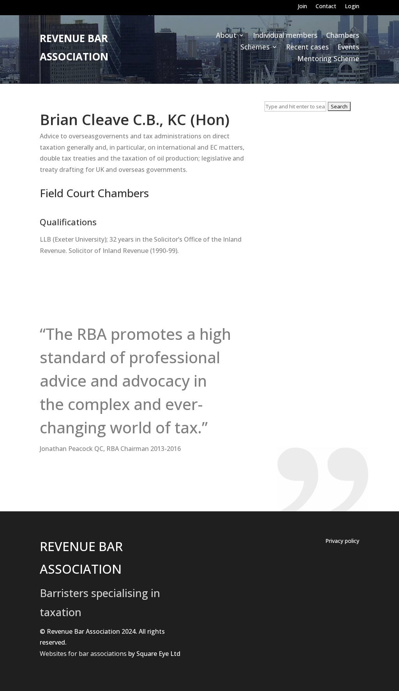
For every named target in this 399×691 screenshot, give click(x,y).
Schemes (255, 47)
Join (302, 7)
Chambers (342, 36)
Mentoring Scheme (328, 59)
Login (352, 7)
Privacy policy (342, 541)
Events (348, 47)
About (226, 36)
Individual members (285, 36)
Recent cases (307, 47)
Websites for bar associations (83, 653)
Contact (326, 7)
